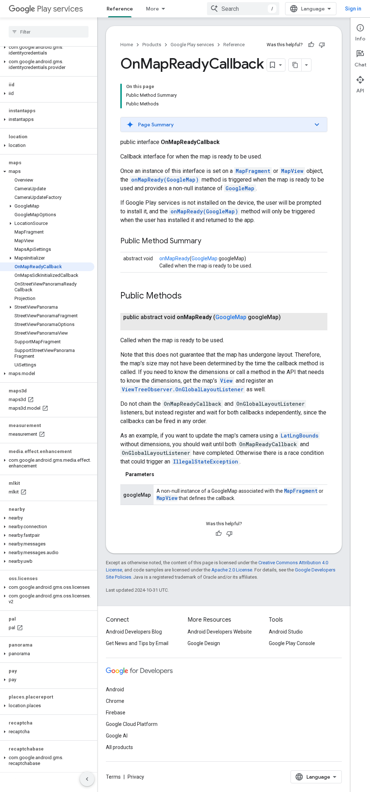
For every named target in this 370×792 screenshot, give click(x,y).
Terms (113, 777)
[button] (47, 50)
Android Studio (286, 632)
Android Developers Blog (134, 632)
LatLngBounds (299, 435)
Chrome (115, 701)
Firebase (115, 712)
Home (126, 44)
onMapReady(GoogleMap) (165, 179)
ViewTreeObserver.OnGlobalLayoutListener (183, 389)
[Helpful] (311, 44)
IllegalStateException (205, 461)
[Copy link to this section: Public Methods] (189, 296)
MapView (292, 170)
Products (151, 44)
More (152, 8)
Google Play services (192, 44)
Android (115, 689)
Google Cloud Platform (132, 724)
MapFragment (253, 170)
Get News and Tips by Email (137, 643)
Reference (120, 8)
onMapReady (174, 258)
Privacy (136, 777)
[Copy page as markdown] (295, 65)
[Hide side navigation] (87, 779)
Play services (60, 9)
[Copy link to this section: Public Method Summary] (208, 241)
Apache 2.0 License (231, 570)
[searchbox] (49, 32)
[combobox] (243, 8)
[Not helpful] (322, 44)
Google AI (117, 736)
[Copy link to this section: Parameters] (161, 474)
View (226, 380)
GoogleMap (239, 188)
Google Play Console (292, 643)
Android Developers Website (220, 632)
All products (119, 747)
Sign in (353, 9)
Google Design (204, 643)
